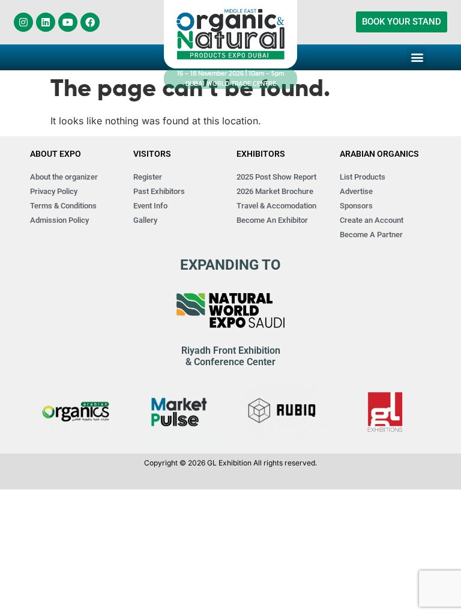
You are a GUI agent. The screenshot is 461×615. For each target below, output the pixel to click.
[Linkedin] (45, 22)
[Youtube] (67, 22)
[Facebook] (90, 22)
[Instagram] (23, 22)
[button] (417, 57)
